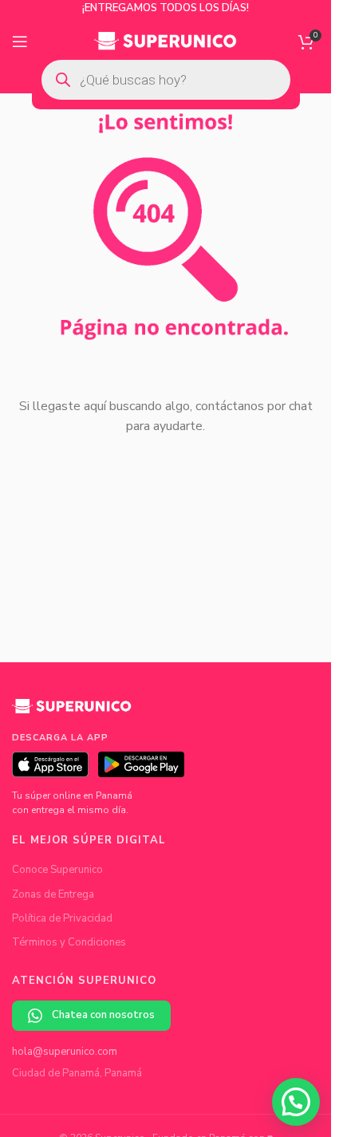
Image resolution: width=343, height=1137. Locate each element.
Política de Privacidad (62, 918)
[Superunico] (72, 711)
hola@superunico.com (64, 1051)
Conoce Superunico (57, 870)
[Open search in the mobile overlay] (166, 79)
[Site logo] (165, 40)
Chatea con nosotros (103, 1015)
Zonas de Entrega (53, 894)
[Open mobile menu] (20, 41)
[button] (296, 1102)
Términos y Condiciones (69, 942)
